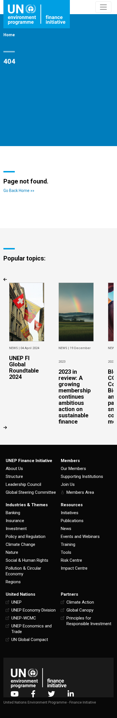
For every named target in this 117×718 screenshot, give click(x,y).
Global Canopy (79, 610)
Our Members (73, 468)
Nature (12, 552)
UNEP (16, 602)
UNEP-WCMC (23, 618)
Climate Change (20, 544)
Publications (72, 520)
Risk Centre (71, 560)
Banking (13, 512)
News (66, 528)
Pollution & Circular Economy (23, 571)
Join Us (68, 484)
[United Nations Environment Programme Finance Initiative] (39, 678)
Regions (13, 581)
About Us (14, 468)
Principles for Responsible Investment (88, 621)
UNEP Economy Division (33, 610)
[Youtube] (14, 693)
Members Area (80, 492)
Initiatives (69, 512)
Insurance (15, 520)
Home (9, 35)
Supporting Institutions (82, 476)
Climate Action (80, 602)
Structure (14, 476)
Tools (66, 552)
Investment (16, 528)
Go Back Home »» (18, 190)
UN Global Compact (29, 639)
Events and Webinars (80, 536)
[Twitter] (51, 693)
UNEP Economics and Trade (31, 628)
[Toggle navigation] (103, 7)
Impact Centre (74, 568)
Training (68, 544)
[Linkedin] (71, 693)
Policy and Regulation (25, 536)
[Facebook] (33, 693)
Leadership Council (23, 484)
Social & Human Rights (27, 560)
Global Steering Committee (31, 492)
